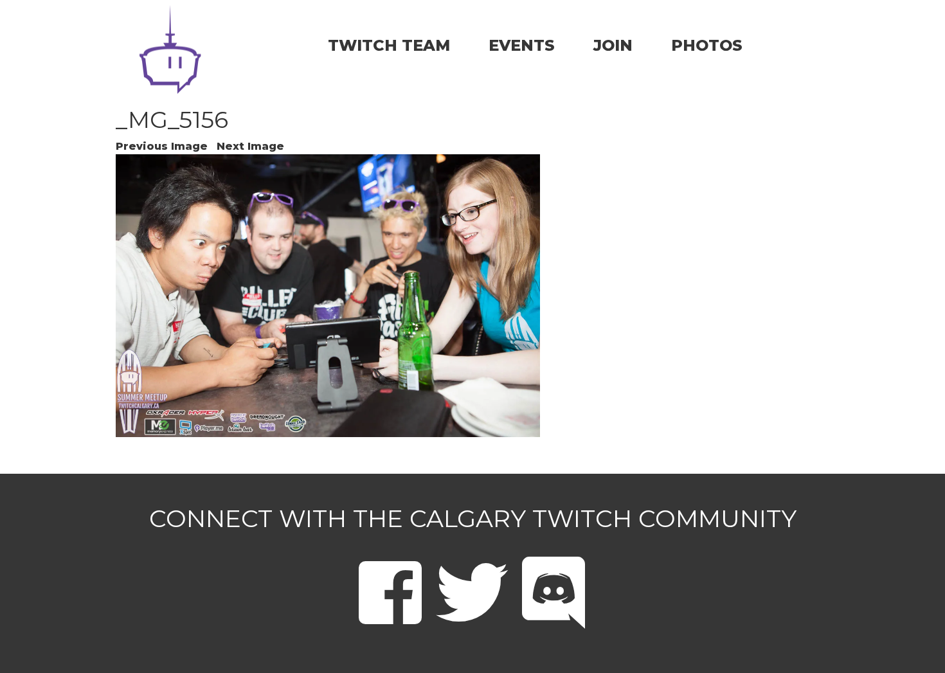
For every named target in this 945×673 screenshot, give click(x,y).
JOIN (613, 45)
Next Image (250, 146)
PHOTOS (706, 45)
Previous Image (162, 146)
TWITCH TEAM (389, 45)
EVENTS (522, 45)
